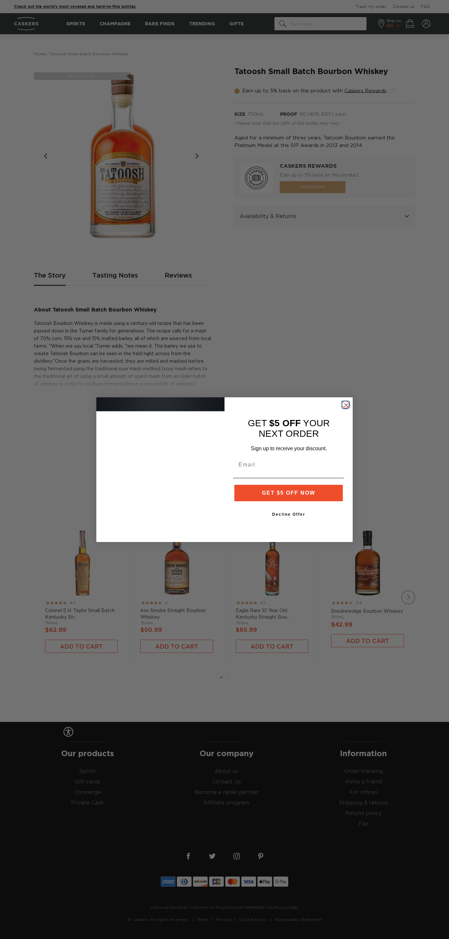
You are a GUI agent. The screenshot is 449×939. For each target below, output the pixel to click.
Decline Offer (288, 514)
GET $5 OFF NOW (288, 493)
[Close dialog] (345, 404)
